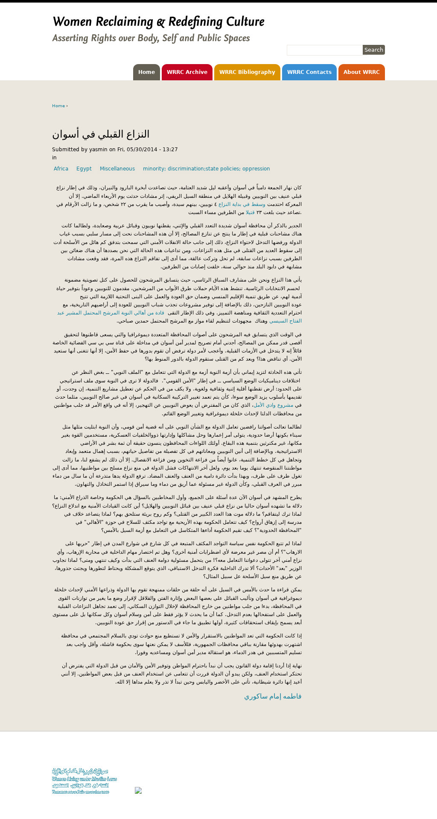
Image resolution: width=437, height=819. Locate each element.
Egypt (84, 169)
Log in (377, 785)
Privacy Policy (368, 769)
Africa (61, 169)
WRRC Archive (187, 72)
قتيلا (250, 212)
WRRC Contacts (309, 72)
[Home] (158, 40)
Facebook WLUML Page (358, 794)
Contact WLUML (366, 777)
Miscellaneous (117, 169)
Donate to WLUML (364, 753)
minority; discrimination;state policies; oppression (206, 169)
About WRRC (362, 72)
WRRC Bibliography (247, 72)
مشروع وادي (278, 405)
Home (146, 72)
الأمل (258, 405)
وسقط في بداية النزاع (241, 204)
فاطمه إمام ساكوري (273, 696)
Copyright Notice (365, 761)
